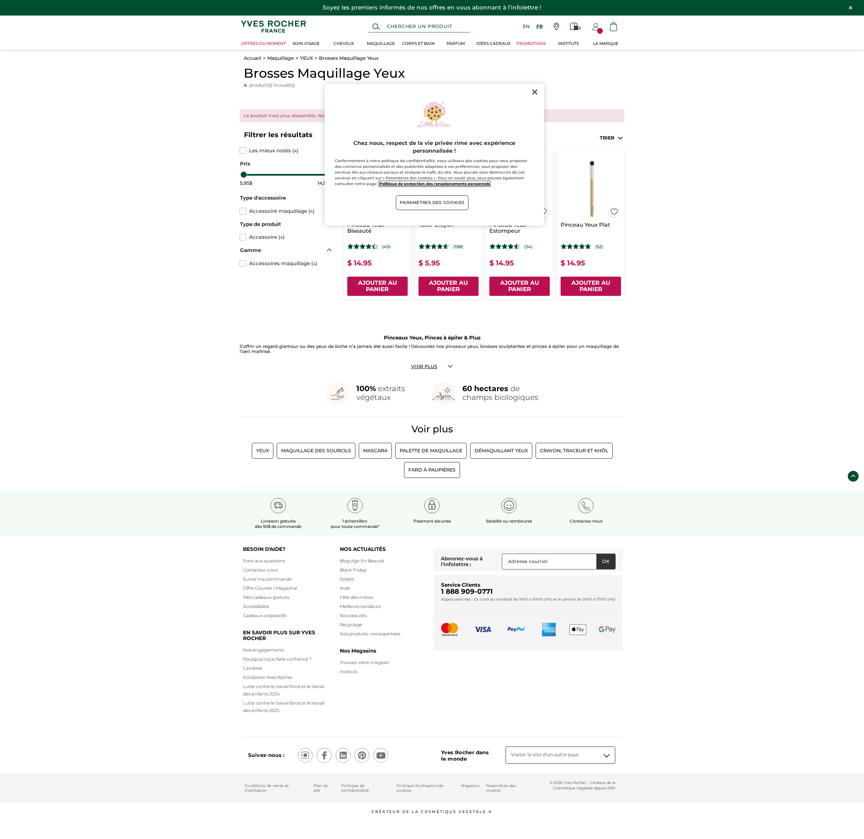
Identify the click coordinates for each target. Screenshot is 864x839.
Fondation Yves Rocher (268, 677)
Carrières (252, 668)
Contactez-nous (260, 570)
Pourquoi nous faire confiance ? (277, 659)
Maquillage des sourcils (316, 451)
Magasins (470, 785)
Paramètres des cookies (501, 788)
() (273, 151)
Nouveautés (353, 615)
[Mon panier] (613, 26)
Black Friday (353, 570)
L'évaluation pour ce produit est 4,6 (433, 246)
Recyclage (351, 624)
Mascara (375, 451)
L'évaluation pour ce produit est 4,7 (576, 246)
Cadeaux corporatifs (264, 615)
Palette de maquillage (431, 451)
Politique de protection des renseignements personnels (434, 183)
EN (526, 26)
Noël (345, 588)
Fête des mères (356, 597)
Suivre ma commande (267, 579)
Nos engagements (263, 650)
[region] (434, 155)
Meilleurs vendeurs (360, 606)
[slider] (243, 174)
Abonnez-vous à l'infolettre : (462, 561)
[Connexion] (595, 27)
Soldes (347, 579)
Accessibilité (256, 606)
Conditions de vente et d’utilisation (267, 788)
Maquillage (280, 58)
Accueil (252, 58)
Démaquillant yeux (501, 451)
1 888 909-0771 (467, 591)
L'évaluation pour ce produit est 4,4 (362, 246)
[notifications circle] (600, 31)
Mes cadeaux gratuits (266, 597)
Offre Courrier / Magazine (270, 588)
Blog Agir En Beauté (362, 560)
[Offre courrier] (576, 26)
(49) (386, 246)
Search (376, 26)
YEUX (306, 58)
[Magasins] (556, 26)
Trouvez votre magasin (364, 662)
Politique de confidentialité (355, 788)
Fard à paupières (432, 470)
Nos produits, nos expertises (370, 633)
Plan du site (321, 788)
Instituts (348, 671)
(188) (458, 246)
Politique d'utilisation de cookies (420, 788)
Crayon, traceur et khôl (574, 451)
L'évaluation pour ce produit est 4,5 (504, 246)
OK (606, 561)
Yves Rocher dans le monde (465, 755)
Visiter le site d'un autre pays (544, 755)
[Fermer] (534, 91)
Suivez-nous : (266, 755)
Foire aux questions (264, 560)
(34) (528, 246)
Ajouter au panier (377, 286)
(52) (599, 246)
